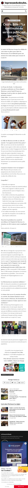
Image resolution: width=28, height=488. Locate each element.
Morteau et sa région (14, 20)
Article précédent (14, 389)
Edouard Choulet (10, 39)
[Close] (25, 443)
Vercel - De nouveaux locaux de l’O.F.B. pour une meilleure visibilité (18, 415)
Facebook (7, 382)
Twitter (14, 382)
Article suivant (13, 395)
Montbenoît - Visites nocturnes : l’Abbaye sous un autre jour (17, 422)
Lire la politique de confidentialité (7, 482)
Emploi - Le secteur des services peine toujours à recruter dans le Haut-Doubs (17, 409)
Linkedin (22, 382)
